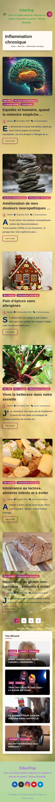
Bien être (7, 101)
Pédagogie (33, 651)
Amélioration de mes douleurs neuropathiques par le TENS (27, 208)
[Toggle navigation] (5, 14)
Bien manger (9, 295)
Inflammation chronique (39, 198)
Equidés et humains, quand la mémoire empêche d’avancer (26, 114)
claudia (10, 121)
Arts (11, 683)
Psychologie (27, 104)
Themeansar (27, 798)
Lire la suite (10, 141)
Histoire (12, 651)
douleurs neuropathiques (25, 101)
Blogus (41, 794)
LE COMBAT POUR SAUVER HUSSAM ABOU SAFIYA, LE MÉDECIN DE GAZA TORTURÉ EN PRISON (26, 719)
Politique (13, 655)
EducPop (26, 10)
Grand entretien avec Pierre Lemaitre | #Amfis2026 (23, 660)
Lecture (22, 651)
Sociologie (25, 739)
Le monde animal (11, 104)
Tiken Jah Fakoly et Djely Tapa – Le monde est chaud (25, 689)
